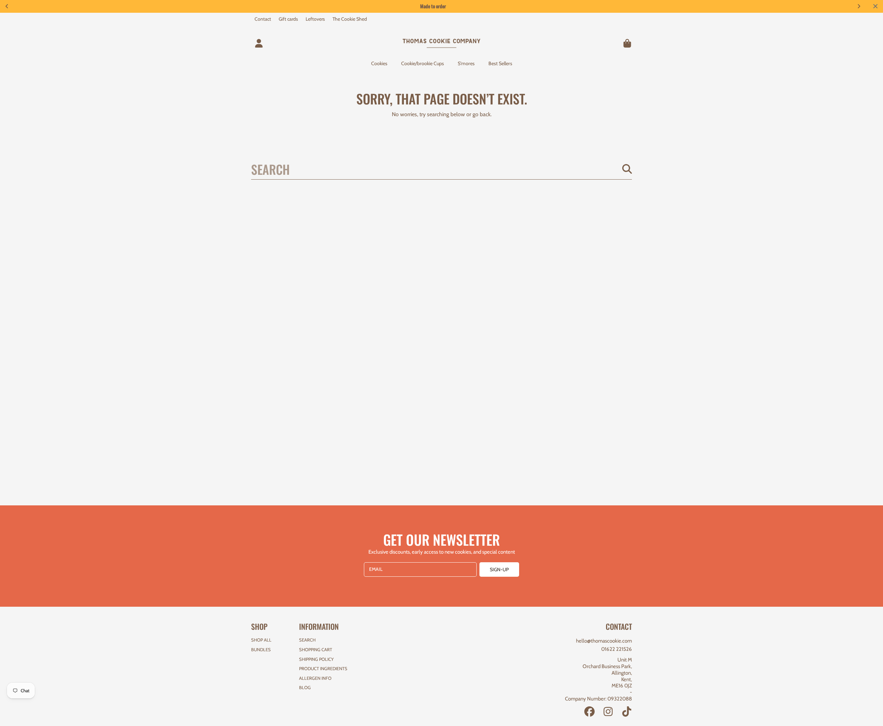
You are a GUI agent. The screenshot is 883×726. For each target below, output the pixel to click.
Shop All (261, 640)
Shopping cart (315, 649)
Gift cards (288, 19)
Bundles (261, 649)
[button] (627, 43)
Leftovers (315, 19)
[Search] (627, 169)
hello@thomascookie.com (604, 641)
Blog (305, 687)
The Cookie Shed (350, 19)
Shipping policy (316, 659)
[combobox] (441, 169)
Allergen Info (315, 678)
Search (307, 640)
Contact (263, 19)
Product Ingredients (323, 668)
